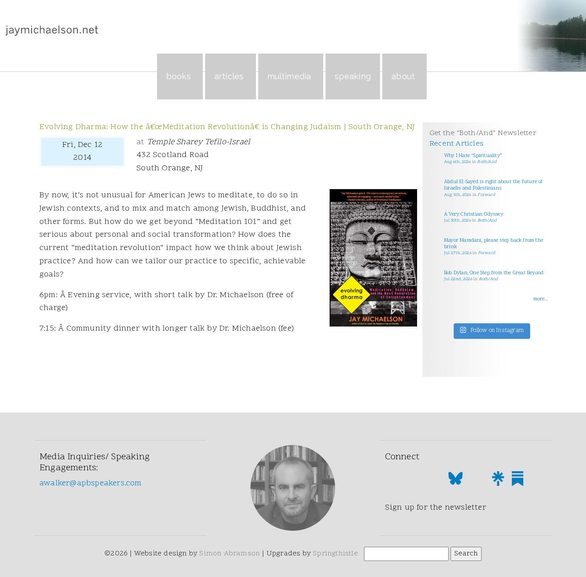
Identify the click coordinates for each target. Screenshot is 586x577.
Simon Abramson (229, 554)
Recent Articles (456, 144)
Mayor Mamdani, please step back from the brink (493, 243)
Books (178, 76)
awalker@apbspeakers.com (90, 483)
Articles (229, 76)
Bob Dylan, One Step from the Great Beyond (493, 273)
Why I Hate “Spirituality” (473, 155)
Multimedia (289, 76)
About (403, 76)
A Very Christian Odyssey (473, 214)
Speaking (353, 76)
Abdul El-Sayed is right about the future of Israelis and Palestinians (493, 185)
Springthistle (335, 554)
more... (540, 299)
